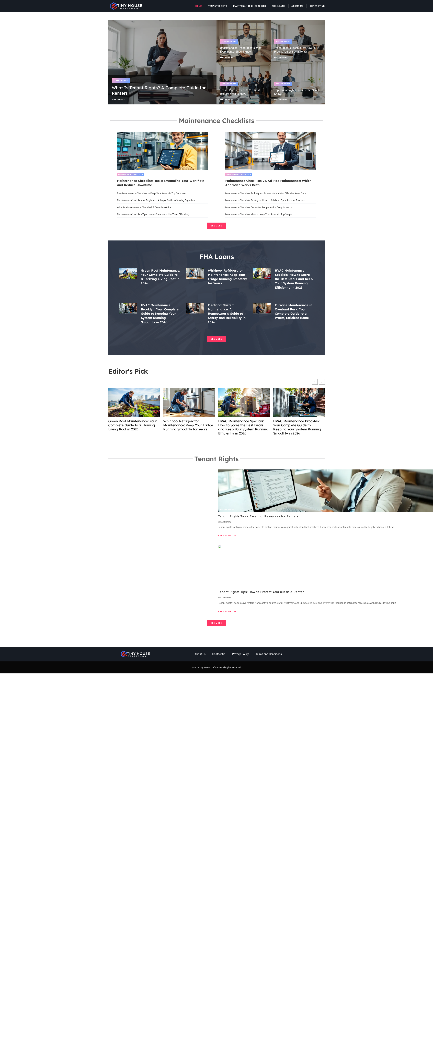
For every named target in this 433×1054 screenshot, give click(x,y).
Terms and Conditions (269, 654)
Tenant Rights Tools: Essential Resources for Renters (258, 516)
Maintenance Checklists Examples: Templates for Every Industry (258, 207)
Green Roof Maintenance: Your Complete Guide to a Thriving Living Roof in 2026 (132, 425)
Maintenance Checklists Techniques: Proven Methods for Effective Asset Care (265, 193)
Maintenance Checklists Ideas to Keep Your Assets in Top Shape (258, 214)
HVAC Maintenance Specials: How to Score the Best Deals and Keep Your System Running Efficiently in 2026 (294, 279)
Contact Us (317, 6)
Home (198, 6)
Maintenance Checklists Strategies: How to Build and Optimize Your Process (264, 200)
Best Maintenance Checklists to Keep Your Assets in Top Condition (151, 193)
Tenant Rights (217, 6)
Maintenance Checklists (249, 6)
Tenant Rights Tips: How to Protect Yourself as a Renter (261, 592)
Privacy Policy (240, 654)
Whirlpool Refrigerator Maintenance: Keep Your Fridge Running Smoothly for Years (188, 425)
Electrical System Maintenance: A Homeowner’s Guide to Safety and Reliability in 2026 (227, 313)
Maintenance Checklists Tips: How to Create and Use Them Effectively (153, 214)
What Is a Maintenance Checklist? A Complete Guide (144, 207)
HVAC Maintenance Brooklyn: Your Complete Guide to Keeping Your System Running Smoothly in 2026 (160, 313)
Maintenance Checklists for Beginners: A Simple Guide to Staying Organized (156, 200)
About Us (297, 6)
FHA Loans (278, 6)
